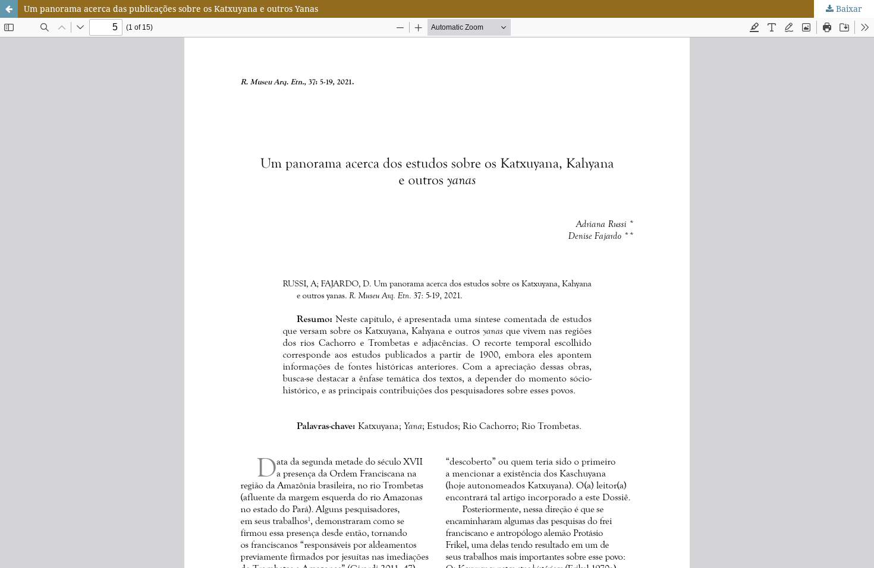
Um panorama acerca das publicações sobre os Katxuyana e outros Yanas (171, 8)
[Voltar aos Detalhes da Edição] (9, 9)
